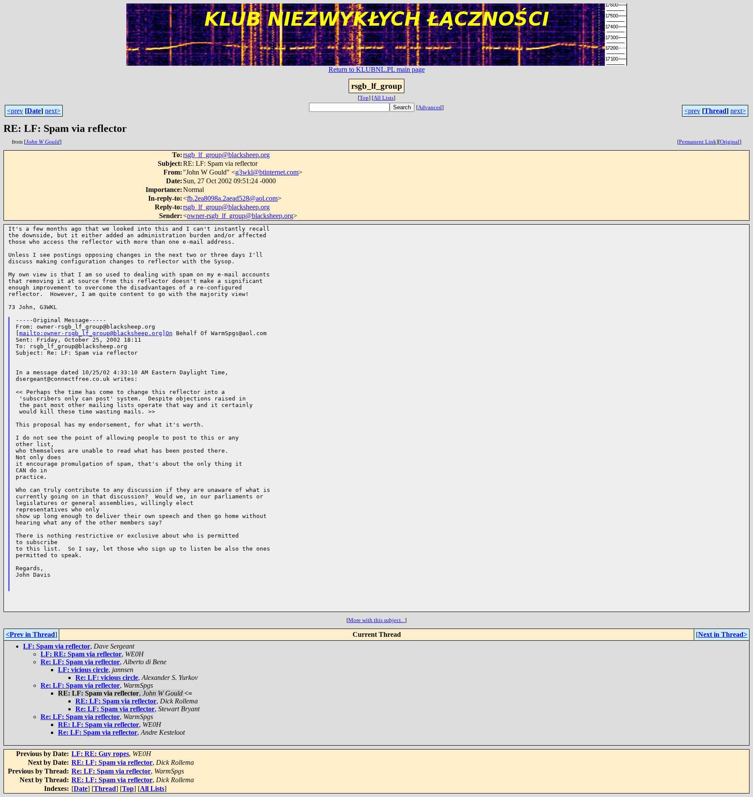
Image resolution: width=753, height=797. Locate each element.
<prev (15, 110)
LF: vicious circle (83, 669)
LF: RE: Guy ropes (100, 753)
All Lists (383, 97)
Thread (715, 110)
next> (53, 110)
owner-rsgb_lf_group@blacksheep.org (240, 215)
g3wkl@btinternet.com (266, 172)
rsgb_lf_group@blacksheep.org (226, 154)
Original (729, 141)
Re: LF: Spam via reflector (80, 662)
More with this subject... (376, 620)
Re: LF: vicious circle (106, 677)
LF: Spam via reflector (56, 646)
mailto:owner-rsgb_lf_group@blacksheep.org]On (96, 333)
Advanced (430, 107)
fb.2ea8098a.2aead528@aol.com (232, 198)
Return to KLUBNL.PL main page (377, 69)
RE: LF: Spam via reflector (115, 701)
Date (34, 110)
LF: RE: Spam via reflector (81, 654)
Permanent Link (697, 141)
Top (364, 97)
